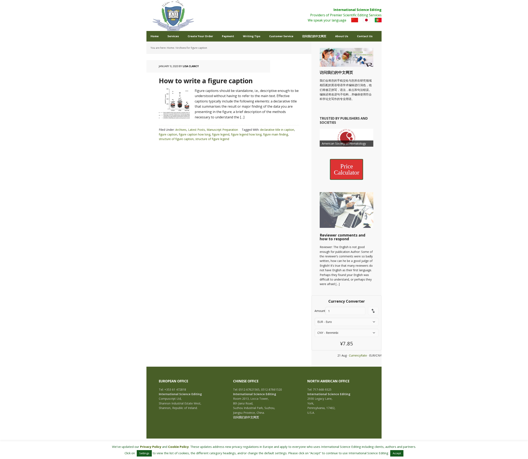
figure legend (220, 134)
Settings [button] (144, 453)
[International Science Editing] (173, 15)
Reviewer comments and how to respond (342, 237)
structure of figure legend (212, 139)
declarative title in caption (277, 130)
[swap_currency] (373, 311)
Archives (180, 130)
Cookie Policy (178, 447)
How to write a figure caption (206, 80)
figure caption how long (194, 134)
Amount (320, 311)
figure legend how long (246, 134)
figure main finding (275, 134)
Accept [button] (397, 453)
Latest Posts (196, 130)
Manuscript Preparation (222, 130)
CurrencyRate (358, 355)
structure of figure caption (176, 139)
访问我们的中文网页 (336, 72)
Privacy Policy (150, 447)
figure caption (168, 134)
